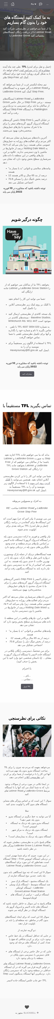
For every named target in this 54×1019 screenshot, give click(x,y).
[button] (27, 132)
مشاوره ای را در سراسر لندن (34, 70)
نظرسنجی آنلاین (32, 777)
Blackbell (30, 1013)
